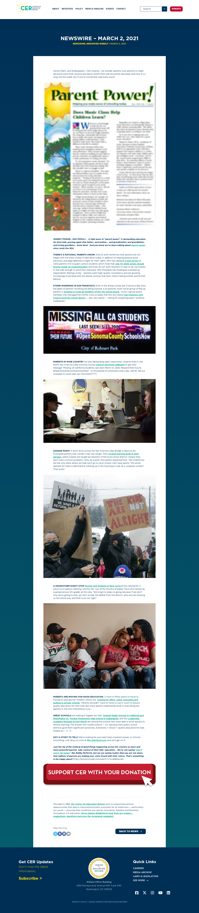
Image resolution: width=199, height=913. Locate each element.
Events (110, 9)
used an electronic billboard (110, 365)
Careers (138, 868)
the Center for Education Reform (88, 804)
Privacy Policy (79, 902)
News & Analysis (94, 9)
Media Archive (142, 872)
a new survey (131, 261)
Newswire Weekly (97, 44)
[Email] (68, 834)
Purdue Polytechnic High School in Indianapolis (94, 718)
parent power (138, 245)
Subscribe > (30, 878)
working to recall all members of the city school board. (92, 292)
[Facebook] (60, 834)
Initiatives (67, 9)
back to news (128, 831)
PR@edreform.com (96, 740)
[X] (55, 834)
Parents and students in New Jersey (103, 586)
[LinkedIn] (64, 834)
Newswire (79, 44)
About (55, 9)
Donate (176, 9)
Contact (121, 9)
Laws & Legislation (145, 876)
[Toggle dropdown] (147, 880)
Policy (79, 9)
